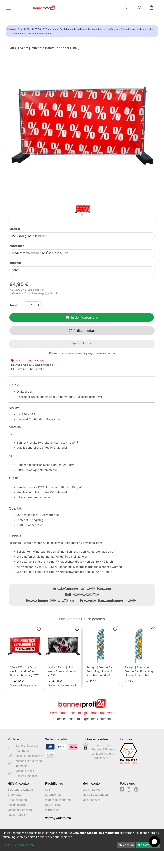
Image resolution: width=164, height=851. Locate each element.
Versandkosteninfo (20, 809)
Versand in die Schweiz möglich (23, 773)
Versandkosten (36, 289)
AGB (48, 789)
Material (15, 228)
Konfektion (16, 245)
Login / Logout (91, 789)
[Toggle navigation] (8, 8)
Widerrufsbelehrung (58, 799)
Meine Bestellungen (95, 794)
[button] (20, 132)
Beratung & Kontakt (20, 789)
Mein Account (91, 799)
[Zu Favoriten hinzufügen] (38, 629)
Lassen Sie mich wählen (18, 845)
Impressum (52, 809)
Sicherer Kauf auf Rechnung (23, 748)
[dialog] (82, 840)
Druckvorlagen (17, 799)
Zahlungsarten (17, 804)
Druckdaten (15, 794)
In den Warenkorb (84, 317)
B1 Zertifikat (53, 804)
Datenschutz (53, 794)
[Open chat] (154, 841)
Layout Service (17, 814)
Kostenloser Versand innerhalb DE (25, 763)
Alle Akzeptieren (148, 845)
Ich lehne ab (126, 845)
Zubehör (15, 262)
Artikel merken (84, 331)
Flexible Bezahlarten (25, 755)
